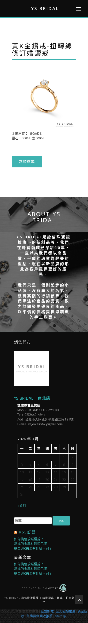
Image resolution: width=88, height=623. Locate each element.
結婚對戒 (47, 611)
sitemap (60, 615)
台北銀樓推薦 (66, 611)
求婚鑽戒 (27, 161)
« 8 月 (22, 505)
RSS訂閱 (27, 532)
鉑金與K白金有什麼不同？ (33, 548)
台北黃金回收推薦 (39, 615)
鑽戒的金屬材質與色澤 (30, 543)
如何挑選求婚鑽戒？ (29, 538)
